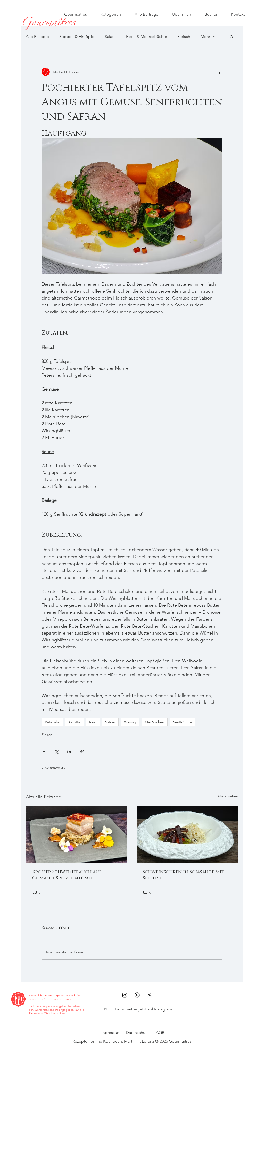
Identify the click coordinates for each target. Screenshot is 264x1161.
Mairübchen (154, 722)
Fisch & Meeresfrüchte (146, 36)
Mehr (205, 36)
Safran (110, 722)
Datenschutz (137, 1032)
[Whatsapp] (137, 995)
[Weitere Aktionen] (219, 72)
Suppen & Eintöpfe (76, 36)
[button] (231, 36)
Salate (110, 36)
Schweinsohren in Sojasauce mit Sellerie (183, 875)
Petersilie (52, 722)
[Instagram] (125, 995)
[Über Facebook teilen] (44, 751)
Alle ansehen (227, 796)
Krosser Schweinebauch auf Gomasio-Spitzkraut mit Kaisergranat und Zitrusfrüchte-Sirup (75, 875)
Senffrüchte (182, 722)
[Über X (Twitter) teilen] (56, 751)
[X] (149, 995)
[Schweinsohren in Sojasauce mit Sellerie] (187, 834)
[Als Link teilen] (81, 751)
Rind (92, 722)
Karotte (74, 722)
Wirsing (130, 722)
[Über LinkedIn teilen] (69, 751)
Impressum (110, 1032)
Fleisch (183, 36)
